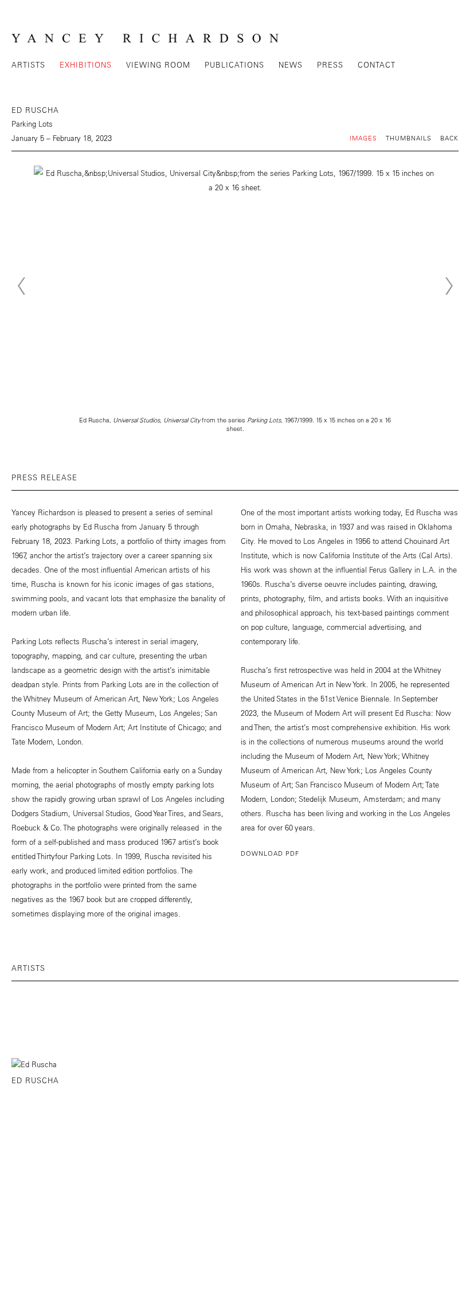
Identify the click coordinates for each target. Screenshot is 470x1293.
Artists (28, 64)
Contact (376, 64)
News (291, 64)
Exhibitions (86, 64)
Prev (21, 286)
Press (330, 64)
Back (449, 138)
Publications (234, 64)
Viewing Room (158, 64)
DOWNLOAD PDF (270, 853)
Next (449, 286)
